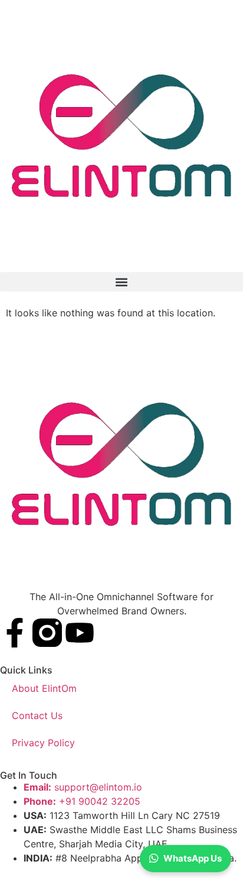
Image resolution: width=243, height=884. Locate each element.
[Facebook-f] (14, 632)
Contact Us (37, 715)
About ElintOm (44, 688)
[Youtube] (79, 632)
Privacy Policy (43, 743)
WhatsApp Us (192, 858)
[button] (121, 282)
